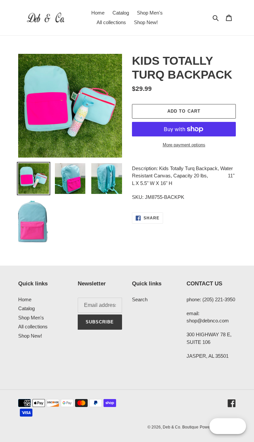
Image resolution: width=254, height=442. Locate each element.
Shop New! (30, 336)
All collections (33, 326)
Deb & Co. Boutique (180, 427)
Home (24, 299)
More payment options (184, 144)
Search (140, 299)
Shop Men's (31, 317)
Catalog (26, 308)
